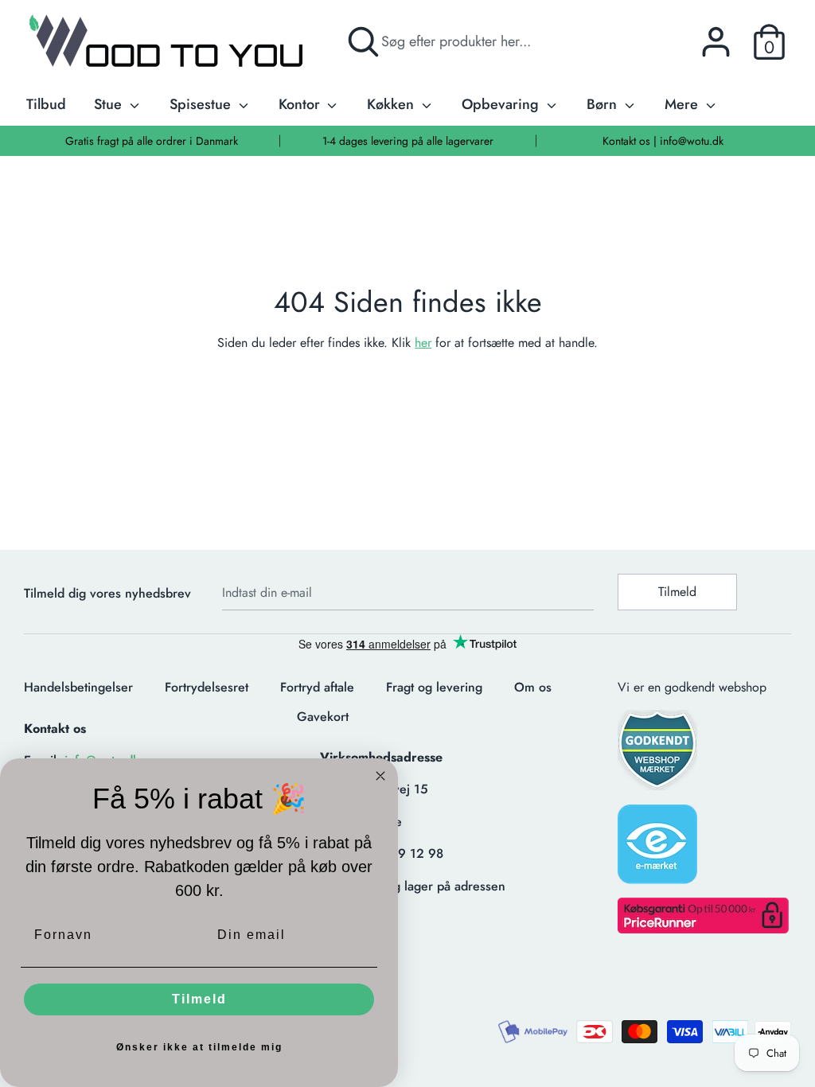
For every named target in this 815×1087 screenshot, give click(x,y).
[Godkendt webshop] (659, 755)
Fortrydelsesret (206, 687)
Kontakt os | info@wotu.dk (662, 141)
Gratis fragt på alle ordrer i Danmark (151, 141)
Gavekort (323, 716)
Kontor (301, 104)
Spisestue (202, 104)
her (423, 342)
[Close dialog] (380, 775)
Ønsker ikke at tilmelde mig (199, 1047)
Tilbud (46, 104)
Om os (533, 687)
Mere (683, 104)
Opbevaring (502, 104)
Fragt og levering (434, 687)
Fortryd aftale (317, 687)
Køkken (392, 104)
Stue (110, 104)
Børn (604, 104)
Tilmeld (677, 591)
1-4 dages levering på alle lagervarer (407, 141)
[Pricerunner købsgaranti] (703, 929)
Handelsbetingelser (78, 687)
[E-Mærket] (659, 849)
